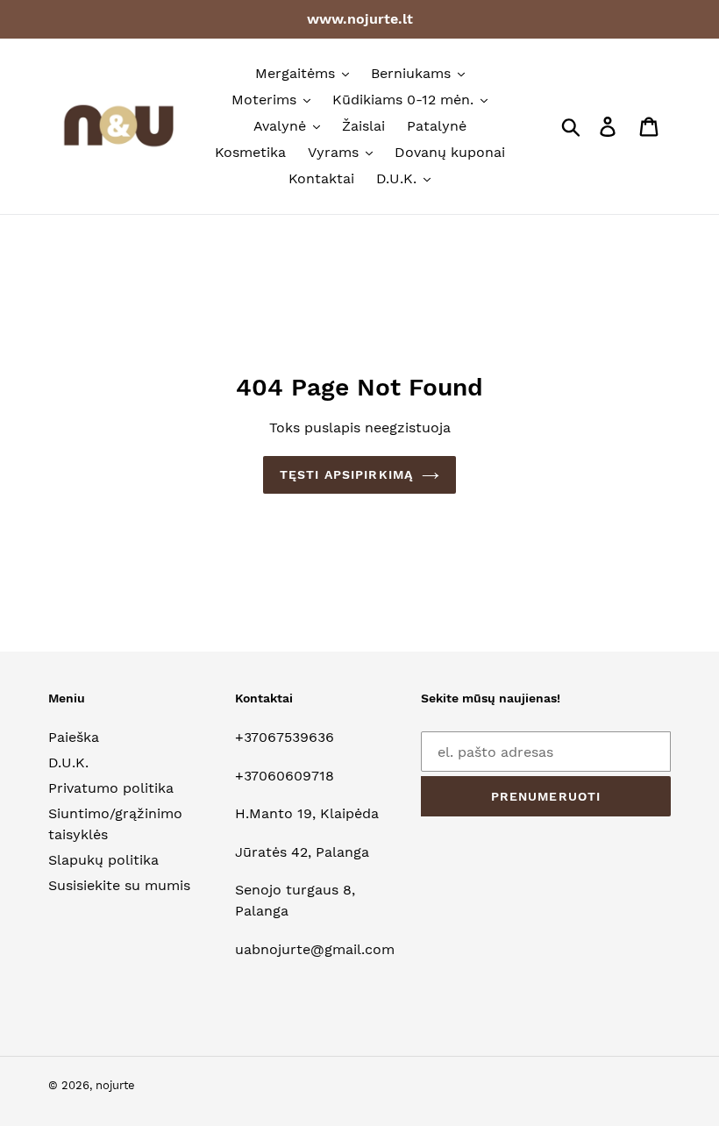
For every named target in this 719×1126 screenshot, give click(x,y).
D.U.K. (68, 762)
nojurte (115, 1085)
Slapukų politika (103, 860)
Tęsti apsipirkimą (346, 474)
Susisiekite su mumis (119, 885)
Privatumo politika (111, 788)
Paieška (73, 737)
